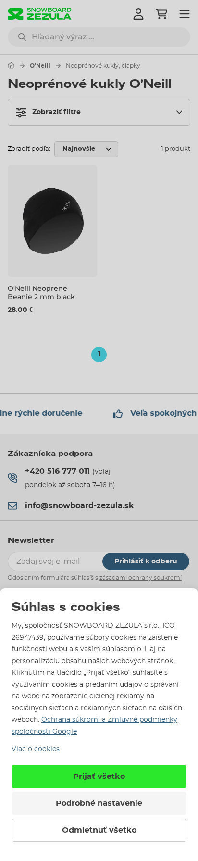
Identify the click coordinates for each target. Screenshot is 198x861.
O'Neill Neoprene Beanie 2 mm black (41, 292)
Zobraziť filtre (56, 112)
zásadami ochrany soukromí (140, 578)
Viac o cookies (36, 749)
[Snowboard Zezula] (40, 14)
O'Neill (40, 66)
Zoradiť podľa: (29, 149)
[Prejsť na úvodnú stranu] (11, 65)
